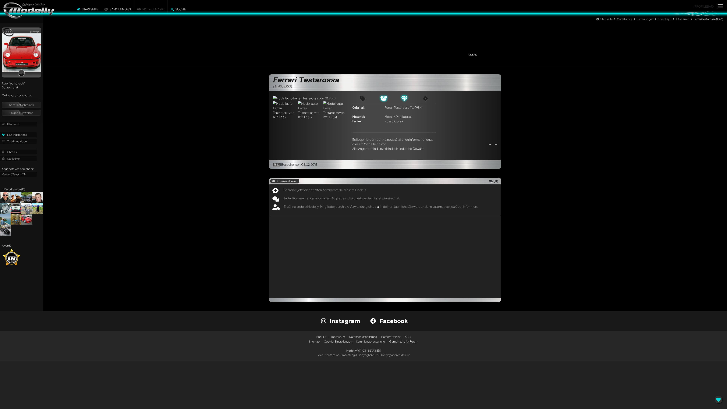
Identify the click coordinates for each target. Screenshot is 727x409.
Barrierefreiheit (391, 336)
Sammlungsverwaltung (370, 341)
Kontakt (321, 336)
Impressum (338, 336)
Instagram (344, 321)
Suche (180, 9)
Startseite (90, 9)
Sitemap (314, 341)
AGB (408, 336)
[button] (720, 6)
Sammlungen (120, 9)
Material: (358, 117)
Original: (358, 107)
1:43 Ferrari (682, 19)
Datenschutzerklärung (363, 336)
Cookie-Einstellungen (338, 341)
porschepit (665, 19)
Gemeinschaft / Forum (403, 341)
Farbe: (357, 121)
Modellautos (624, 19)
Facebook (393, 321)
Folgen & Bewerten (21, 112)
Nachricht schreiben (21, 104)
